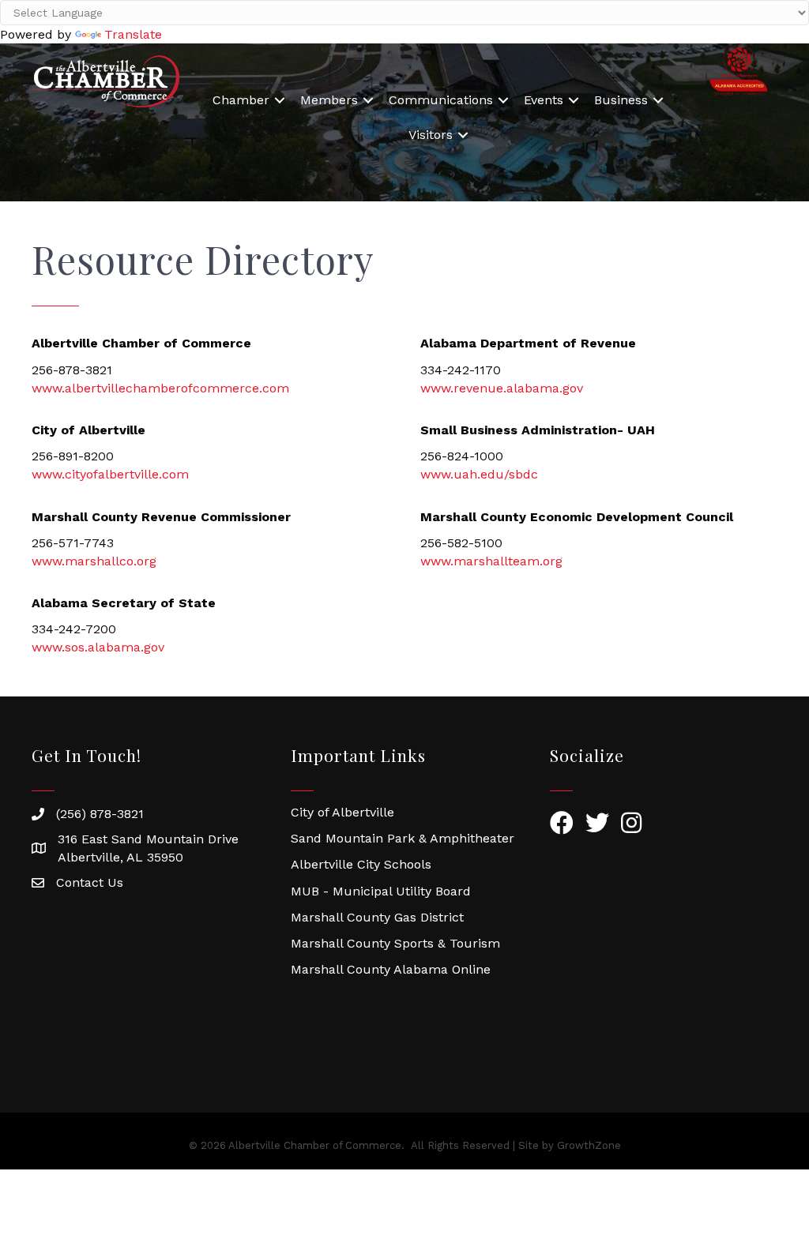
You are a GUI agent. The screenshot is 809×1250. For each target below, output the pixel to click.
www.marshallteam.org (491, 561)
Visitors (430, 134)
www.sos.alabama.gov (98, 647)
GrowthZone (589, 1145)
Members (329, 99)
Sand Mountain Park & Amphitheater (402, 838)
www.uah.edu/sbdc (479, 474)
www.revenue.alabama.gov (501, 388)
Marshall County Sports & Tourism (395, 943)
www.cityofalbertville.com (110, 474)
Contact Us (89, 882)
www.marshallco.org (94, 561)
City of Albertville (342, 812)
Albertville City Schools (361, 864)
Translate (133, 34)
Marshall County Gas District (377, 917)
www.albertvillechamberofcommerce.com (160, 388)
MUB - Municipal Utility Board (381, 891)
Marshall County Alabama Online (391, 969)
